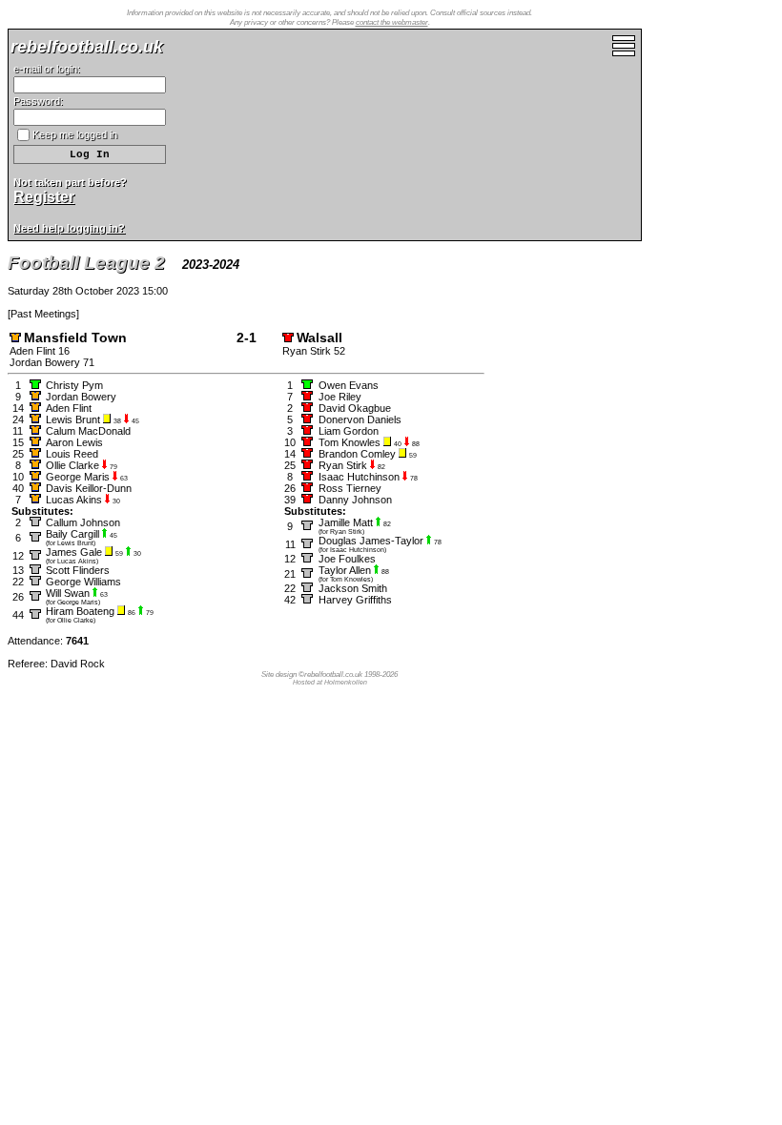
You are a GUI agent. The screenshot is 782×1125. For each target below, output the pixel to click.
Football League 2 (86, 263)
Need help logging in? (69, 228)
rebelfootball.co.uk (86, 46)
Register (43, 197)
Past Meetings (43, 313)
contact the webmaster (392, 22)
